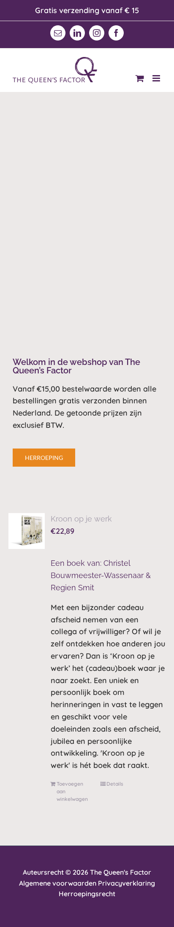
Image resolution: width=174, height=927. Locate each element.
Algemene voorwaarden (57, 883)
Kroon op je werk (81, 518)
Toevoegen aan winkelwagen (72, 791)
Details (114, 784)
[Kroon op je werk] (26, 531)
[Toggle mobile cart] (140, 78)
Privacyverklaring (126, 883)
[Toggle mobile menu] (156, 78)
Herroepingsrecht (87, 893)
